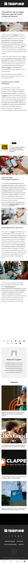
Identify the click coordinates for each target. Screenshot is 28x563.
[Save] (24, 341)
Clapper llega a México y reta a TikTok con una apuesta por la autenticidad (13, 477)
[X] (9, 536)
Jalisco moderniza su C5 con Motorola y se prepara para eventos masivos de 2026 (13, 509)
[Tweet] (7, 341)
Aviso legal (20, 541)
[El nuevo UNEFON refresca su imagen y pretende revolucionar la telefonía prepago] (4, 147)
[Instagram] (12, 536)
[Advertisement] (14, 126)
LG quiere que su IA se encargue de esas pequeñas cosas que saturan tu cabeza (13, 446)
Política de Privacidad (10, 544)
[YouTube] (18, 536)
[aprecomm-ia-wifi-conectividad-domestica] (14, 397)
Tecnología (12, 18)
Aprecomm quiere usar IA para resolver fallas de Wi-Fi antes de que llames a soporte (13, 414)
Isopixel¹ (18, 559)
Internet (11, 144)
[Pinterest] (15, 536)
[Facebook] (6, 536)
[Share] (11, 341)
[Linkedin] (21, 536)
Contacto (21, 544)
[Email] (8, 343)
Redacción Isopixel (5, 18)
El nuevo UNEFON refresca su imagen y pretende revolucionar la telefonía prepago (17, 149)
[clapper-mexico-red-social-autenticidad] (14, 462)
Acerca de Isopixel (10, 541)
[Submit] (19, 341)
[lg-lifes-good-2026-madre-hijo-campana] (14, 430)
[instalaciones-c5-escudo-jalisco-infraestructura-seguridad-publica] (14, 493)
